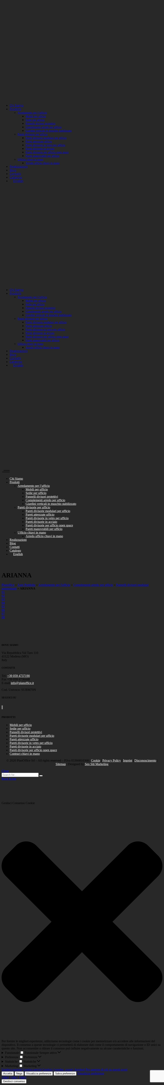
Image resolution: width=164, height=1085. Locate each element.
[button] (82, 922)
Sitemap (61, 764)
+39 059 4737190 (18, 675)
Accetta (7, 1073)
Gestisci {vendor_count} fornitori (63, 1069)
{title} (5, 1077)
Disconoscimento (145, 760)
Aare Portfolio (26, 585)
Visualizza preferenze (38, 1073)
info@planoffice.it (22, 683)
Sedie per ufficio (20, 728)
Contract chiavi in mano (25, 753)
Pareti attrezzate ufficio (24, 739)
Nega (19, 1073)
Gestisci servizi (32, 1069)
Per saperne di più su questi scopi (106, 1069)
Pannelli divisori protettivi (26, 732)
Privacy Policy (111, 760)
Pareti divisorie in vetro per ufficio (31, 743)
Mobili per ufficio (21, 725)
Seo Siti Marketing (96, 764)
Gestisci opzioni (12, 1069)
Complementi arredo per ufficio (93, 585)
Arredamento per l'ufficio (54, 585)
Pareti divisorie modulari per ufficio (32, 735)
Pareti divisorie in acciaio (25, 746)
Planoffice (8, 585)
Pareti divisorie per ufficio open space (33, 750)
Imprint (127, 760)
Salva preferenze (65, 1073)
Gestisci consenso (14, 1081)
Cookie (95, 760)
